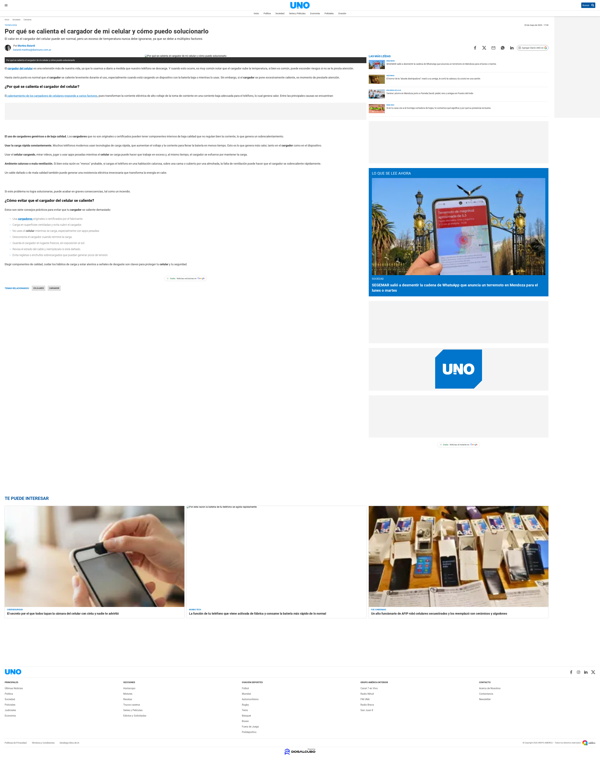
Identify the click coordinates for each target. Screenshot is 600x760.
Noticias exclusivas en (182, 278)
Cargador (54, 288)
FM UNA (365, 699)
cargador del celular (20, 68)
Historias (390, 75)
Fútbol (245, 688)
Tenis (245, 710)
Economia (315, 13)
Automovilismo (250, 699)
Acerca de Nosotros (489, 688)
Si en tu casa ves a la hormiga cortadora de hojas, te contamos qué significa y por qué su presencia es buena (438, 108)
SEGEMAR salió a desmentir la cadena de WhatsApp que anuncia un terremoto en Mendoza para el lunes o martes (441, 64)
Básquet (246, 715)
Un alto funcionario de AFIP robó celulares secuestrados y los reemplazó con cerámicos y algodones (439, 613)
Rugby (245, 704)
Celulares (38, 288)
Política (267, 13)
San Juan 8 (366, 710)
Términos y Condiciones (43, 743)
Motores (127, 693)
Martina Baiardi (26, 45)
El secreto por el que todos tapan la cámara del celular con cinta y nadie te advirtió (63, 613)
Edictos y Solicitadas (134, 715)
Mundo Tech (195, 610)
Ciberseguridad (15, 610)
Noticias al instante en (455, 444)
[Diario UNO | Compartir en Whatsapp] (503, 47)
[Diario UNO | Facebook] (571, 672)
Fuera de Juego (250, 726)
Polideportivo (249, 732)
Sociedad (279, 13)
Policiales (329, 13)
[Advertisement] (185, 111)
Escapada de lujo (393, 90)
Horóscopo (129, 688)
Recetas (127, 699)
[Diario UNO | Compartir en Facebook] (475, 47)
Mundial (246, 693)
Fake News (390, 61)
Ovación (342, 13)
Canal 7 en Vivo (369, 688)
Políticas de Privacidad (16, 743)
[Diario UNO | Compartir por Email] (493, 47)
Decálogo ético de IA (69, 743)
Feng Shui (390, 105)
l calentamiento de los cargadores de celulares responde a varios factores (51, 95)
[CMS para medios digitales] (300, 752)
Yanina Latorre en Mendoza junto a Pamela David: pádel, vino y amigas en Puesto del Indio (429, 93)
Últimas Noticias (14, 688)
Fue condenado (378, 610)
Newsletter (485, 699)
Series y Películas (297, 13)
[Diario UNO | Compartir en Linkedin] (512, 47)
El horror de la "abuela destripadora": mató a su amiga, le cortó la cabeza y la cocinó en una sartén (433, 78)
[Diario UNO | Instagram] (578, 672)
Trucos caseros (131, 704)
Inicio (256, 13)
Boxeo (245, 721)
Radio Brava (367, 704)
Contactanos (486, 693)
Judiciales (10, 710)
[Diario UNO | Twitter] (593, 672)
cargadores (25, 218)
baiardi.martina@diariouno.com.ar (32, 49)
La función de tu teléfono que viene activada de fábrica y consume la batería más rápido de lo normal (257, 613)
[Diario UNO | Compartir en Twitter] (484, 47)
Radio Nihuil (367, 693)
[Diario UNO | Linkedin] (586, 672)
